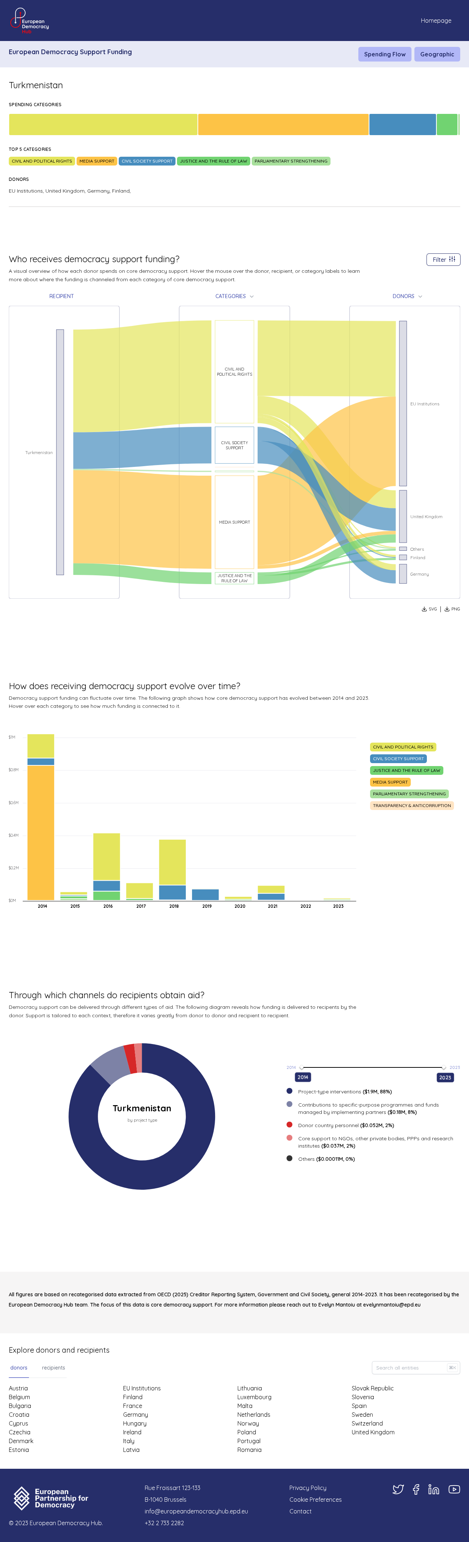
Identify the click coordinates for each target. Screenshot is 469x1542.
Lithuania (249, 1388)
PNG (455, 609)
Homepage (436, 20)
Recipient (61, 296)
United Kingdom (373, 1432)
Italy (128, 1441)
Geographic (437, 54)
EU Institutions (142, 1388)
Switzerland (367, 1423)
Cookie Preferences (315, 1499)
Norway (248, 1423)
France (132, 1405)
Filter (439, 259)
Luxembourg (254, 1397)
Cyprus (18, 1423)
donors (18, 1367)
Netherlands (253, 1414)
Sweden (362, 1414)
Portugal (249, 1441)
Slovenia (363, 1397)
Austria (18, 1388)
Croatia (19, 1414)
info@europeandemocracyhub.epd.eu (196, 1511)
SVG (433, 609)
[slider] (302, 1067)
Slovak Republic (373, 1388)
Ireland (132, 1432)
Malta (244, 1405)
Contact (300, 1511)
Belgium (19, 1397)
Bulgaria (20, 1405)
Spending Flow (385, 54)
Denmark (21, 1441)
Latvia (131, 1449)
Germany (135, 1414)
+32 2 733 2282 (164, 1523)
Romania (249, 1449)
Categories (230, 296)
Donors (403, 296)
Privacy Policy (307, 1487)
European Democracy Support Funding (70, 52)
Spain (359, 1405)
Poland (246, 1432)
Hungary (135, 1423)
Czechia (19, 1432)
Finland (133, 1397)
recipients (53, 1367)
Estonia (19, 1449)
